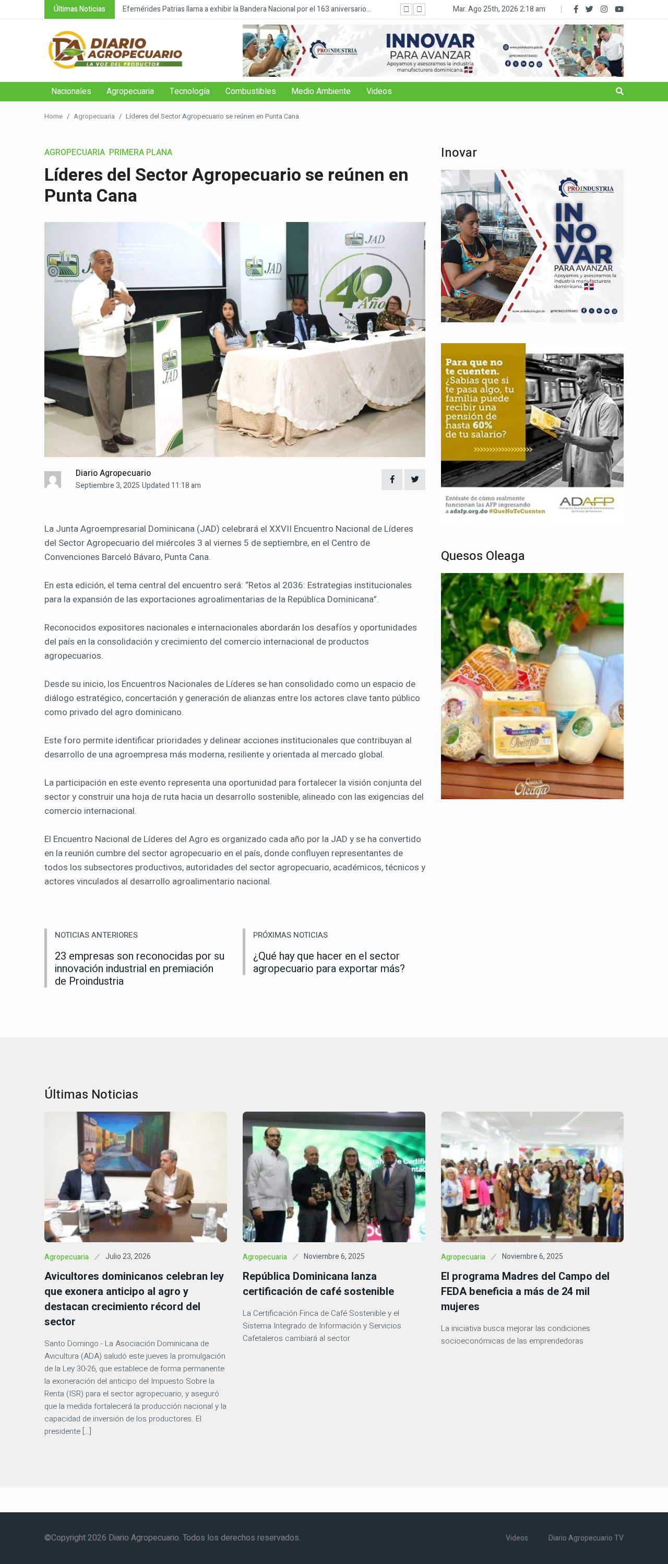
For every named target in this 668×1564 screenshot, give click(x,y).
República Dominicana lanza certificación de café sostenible (318, 1284)
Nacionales (71, 91)
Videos (379, 91)
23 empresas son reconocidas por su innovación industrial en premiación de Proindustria (139, 969)
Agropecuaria (130, 91)
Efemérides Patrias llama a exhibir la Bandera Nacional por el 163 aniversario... (247, 9)
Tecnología (190, 91)
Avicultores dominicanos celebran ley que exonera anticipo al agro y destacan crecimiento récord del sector (134, 1299)
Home (53, 116)
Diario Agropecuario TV (586, 1538)
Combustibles (250, 91)
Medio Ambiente (321, 91)
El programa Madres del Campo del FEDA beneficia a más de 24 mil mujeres (525, 1291)
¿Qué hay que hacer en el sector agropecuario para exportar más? (329, 962)
